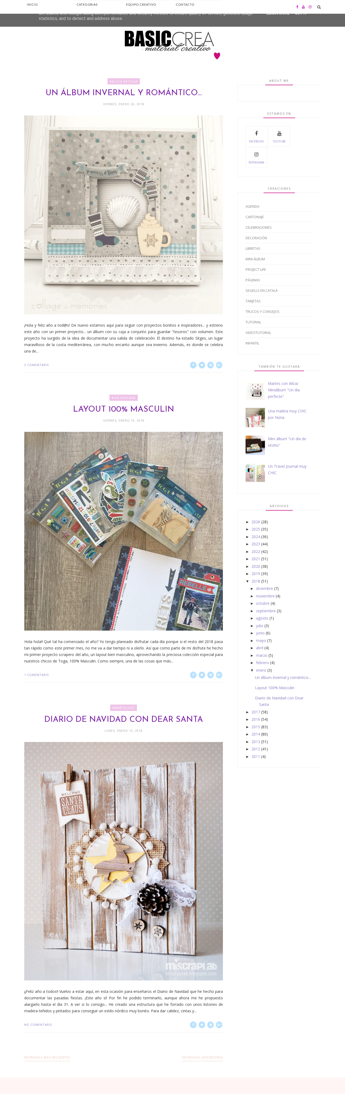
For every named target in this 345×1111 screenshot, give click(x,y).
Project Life (256, 269)
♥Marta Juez (123, 708)
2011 (255, 756)
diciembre (264, 588)
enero (261, 670)
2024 (255, 536)
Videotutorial (258, 332)
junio (260, 632)
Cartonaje (255, 216)
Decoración (256, 237)
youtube (279, 141)
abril (259, 647)
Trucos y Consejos (263, 311)
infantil (252, 343)
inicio (32, 4)
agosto (262, 618)
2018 (255, 581)
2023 (255, 543)
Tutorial (253, 322)
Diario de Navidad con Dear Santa (123, 720)
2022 (255, 551)
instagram (256, 162)
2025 (255, 529)
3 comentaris (36, 365)
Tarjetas (253, 301)
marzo (261, 655)
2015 (255, 726)
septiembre (266, 610)
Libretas (253, 248)
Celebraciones (259, 227)
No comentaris (38, 1025)
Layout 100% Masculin (123, 409)
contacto (185, 4)
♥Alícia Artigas (124, 81)
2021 (255, 558)
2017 (255, 712)
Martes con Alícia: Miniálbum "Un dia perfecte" (284, 390)
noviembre (265, 596)
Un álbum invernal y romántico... (124, 93)
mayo (261, 640)
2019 (255, 573)
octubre (263, 603)
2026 (255, 521)
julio (259, 625)
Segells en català (262, 290)
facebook (256, 141)
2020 (255, 566)
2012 (255, 748)
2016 (255, 719)
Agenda (252, 206)
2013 (255, 741)
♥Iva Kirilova (124, 398)
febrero (262, 662)
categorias (87, 4)
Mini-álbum (255, 259)
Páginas (253, 280)
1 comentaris (36, 675)
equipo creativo (141, 4)
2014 (255, 734)
